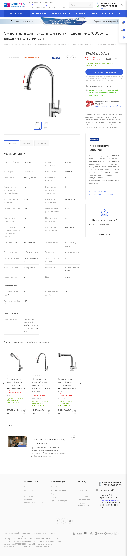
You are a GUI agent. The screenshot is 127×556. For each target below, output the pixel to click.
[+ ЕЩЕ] (119, 13)
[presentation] (3, 383)
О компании (31, 482)
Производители (84, 500)
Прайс (54, 497)
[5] (18, 57)
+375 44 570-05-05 (108, 3)
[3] (14, 57)
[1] (9, 57)
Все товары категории (98, 191)
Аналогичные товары (14, 342)
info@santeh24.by (108, 490)
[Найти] (90, 5)
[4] (16, 57)
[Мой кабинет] (122, 5)
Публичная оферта (59, 501)
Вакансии (28, 496)
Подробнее (116, 106)
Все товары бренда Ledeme (101, 194)
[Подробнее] (73, 437)
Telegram (57, 521)
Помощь (82, 482)
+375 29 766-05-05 (108, 6)
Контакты (28, 487)
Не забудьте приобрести (37, 342)
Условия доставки (58, 490)
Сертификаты (57, 494)
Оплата (26, 143)
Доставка (42, 143)
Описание (11, 143)
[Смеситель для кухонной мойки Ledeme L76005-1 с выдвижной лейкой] (42, 91)
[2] (12, 57)
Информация (58, 482)
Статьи (80, 487)
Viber (63, 521)
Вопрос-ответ (83, 496)
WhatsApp (70, 521)
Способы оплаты (58, 487)
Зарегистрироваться (103, 106)
